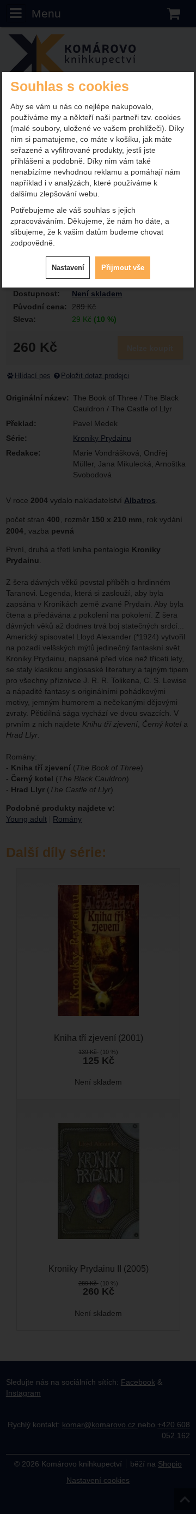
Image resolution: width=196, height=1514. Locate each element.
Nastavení (68, 268)
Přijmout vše (122, 268)
